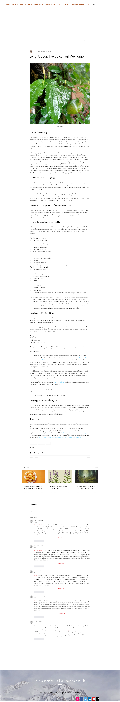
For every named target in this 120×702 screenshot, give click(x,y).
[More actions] (89, 51)
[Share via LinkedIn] (38, 453)
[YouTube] (93, 699)
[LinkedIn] (89, 699)
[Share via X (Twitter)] (34, 453)
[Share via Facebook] (30, 453)
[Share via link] (42, 453)
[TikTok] (97, 699)
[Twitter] (85, 699)
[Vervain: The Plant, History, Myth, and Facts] (60, 476)
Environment (33, 40)
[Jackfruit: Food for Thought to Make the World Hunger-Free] (33, 476)
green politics (52, 40)
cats (91, 40)
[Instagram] (77, 699)
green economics (62, 40)
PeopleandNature (83, 40)
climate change (42, 40)
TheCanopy (33, 443)
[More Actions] (89, 521)
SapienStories (73, 40)
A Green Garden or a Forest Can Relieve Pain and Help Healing (86, 487)
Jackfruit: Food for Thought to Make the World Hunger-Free (33, 487)
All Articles (24, 40)
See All (96, 467)
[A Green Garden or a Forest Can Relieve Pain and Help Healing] (86, 476)
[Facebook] (81, 699)
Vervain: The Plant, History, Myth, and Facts (59, 487)
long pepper (41, 443)
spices (48, 443)
